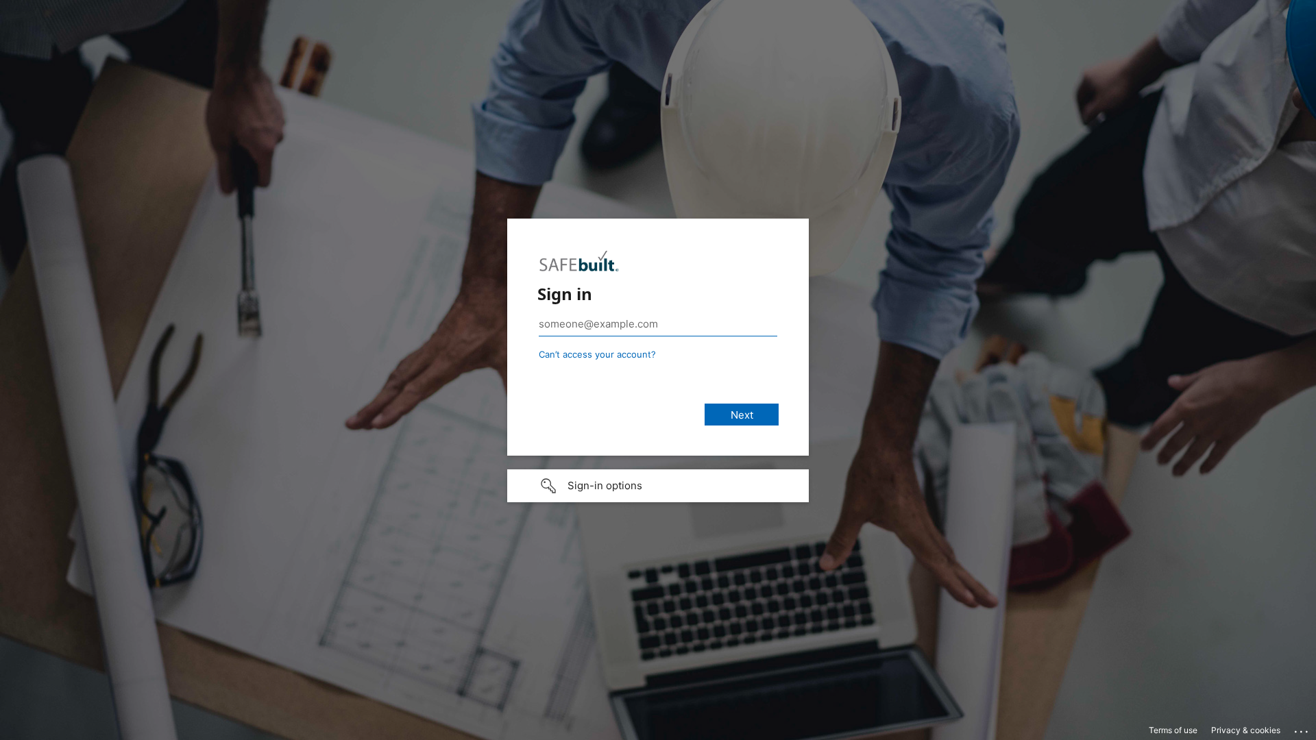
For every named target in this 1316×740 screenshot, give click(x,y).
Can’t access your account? (597, 354)
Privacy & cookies (1245, 730)
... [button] (1302, 728)
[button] (658, 485)
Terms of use (1173, 730)
